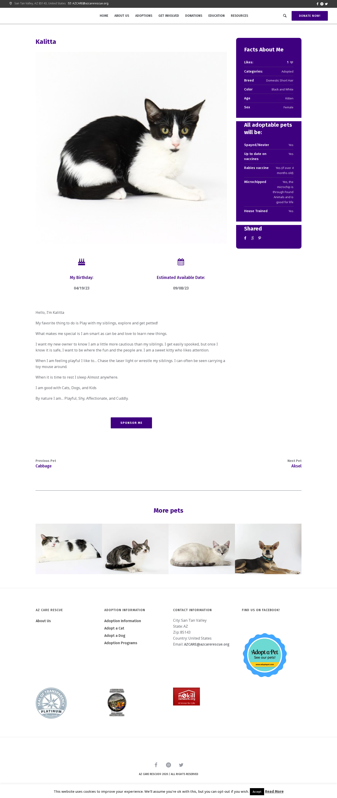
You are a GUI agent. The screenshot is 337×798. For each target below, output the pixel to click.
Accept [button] (257, 791)
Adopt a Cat (114, 628)
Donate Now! (309, 15)
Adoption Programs (120, 643)
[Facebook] (317, 3)
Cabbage (44, 466)
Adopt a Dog (114, 635)
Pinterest (260, 238)
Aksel (296, 466)
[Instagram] (321, 3)
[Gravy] (201, 549)
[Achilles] (69, 549)
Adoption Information (122, 621)
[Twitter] (326, 3)
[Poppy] (268, 549)
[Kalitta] (131, 148)
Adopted (287, 71)
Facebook (246, 238)
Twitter (253, 238)
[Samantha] (135, 549)
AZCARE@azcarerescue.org (90, 3)
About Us (43, 621)
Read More (274, 791)
